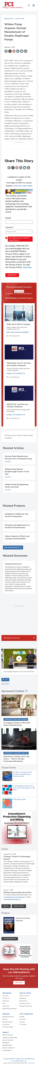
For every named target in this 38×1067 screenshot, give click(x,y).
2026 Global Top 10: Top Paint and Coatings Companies (19, 364)
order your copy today (22, 186)
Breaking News (8, 18)
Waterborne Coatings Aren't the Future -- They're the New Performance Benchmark (16, 758)
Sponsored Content (12, 691)
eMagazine (22, 998)
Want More (5, 1006)
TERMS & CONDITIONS (9, 1038)
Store (4, 1003)
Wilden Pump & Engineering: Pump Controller (16, 485)
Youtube (22, 1022)
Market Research (7, 1022)
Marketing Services (8, 1017)
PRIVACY (5, 1032)
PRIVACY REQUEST (8, 1048)
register (19, 435)
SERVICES (6, 1014)
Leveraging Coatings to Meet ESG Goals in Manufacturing (16, 724)
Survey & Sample (7, 1027)
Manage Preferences (25, 1006)
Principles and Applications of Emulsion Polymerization (17, 526)
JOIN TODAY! (19, 982)
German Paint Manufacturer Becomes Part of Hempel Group (18, 457)
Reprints (5, 1019)
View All (6, 906)
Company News (19, 18)
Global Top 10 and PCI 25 (16, 373)
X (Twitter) (22, 1024)
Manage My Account (11, 638)
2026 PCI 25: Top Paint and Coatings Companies (17, 405)
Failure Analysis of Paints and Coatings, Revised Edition (17, 537)
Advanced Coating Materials (23, 919)
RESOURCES (6, 993)
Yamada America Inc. (13, 564)
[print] (25, 51)
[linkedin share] (17, 51)
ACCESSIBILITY (7, 1050)
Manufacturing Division (9, 1009)
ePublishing (31, 1063)
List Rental (5, 1024)
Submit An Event (19, 906)
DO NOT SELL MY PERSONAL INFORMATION (8, 1042)
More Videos (5, 683)
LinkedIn (21, 1017)
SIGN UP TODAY (25, 993)
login (12, 435)
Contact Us (5, 998)
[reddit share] (14, 51)
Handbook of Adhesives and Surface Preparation (16, 515)
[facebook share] (6, 51)
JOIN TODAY (19, 291)
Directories (5, 1001)
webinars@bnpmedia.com (12, 899)
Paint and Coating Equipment (18, 332)
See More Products (9, 938)
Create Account (24, 996)
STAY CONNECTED (26, 1014)
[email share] (21, 51)
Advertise (5, 996)
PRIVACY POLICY (7, 1035)
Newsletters (23, 1001)
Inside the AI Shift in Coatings (18, 324)
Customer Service (24, 1003)
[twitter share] (10, 51)
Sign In (30, 298)
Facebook (22, 1019)
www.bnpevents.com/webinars (13, 897)
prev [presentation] (6, 679)
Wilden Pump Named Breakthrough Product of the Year (17, 471)
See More (8, 462)
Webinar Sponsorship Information (17, 892)
